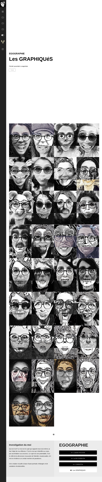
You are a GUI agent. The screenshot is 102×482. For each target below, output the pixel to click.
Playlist (12, 70)
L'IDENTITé (79, 464)
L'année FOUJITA (79, 452)
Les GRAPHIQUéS (79, 470)
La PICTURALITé (79, 458)
